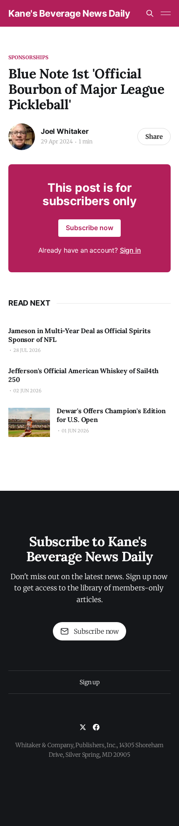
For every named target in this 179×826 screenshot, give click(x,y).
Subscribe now (89, 227)
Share (154, 137)
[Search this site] (150, 13)
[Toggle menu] (165, 13)
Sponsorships (28, 57)
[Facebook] (96, 727)
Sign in (130, 250)
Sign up (89, 682)
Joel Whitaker (65, 131)
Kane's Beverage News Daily (69, 13)
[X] (83, 727)
